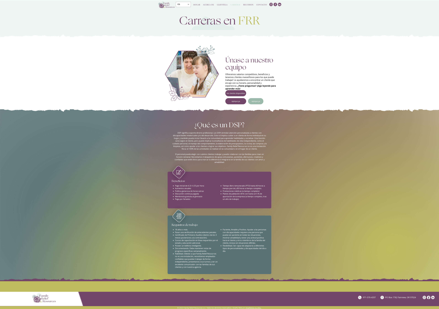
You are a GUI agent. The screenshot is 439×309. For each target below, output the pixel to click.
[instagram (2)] (271, 4)
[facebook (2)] (275, 4)
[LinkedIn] (433, 297)
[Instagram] (424, 297)
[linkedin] (279, 4)
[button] (248, 4)
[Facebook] (428, 297)
